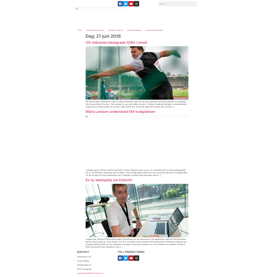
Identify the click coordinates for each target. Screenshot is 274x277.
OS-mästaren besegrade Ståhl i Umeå (116, 42)
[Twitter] (125, 258)
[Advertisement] (137, 12)
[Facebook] (120, 258)
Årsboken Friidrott (115, 30)
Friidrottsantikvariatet (154, 30)
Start (80, 30)
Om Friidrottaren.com (95, 30)
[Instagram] (136, 258)
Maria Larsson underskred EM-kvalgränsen (120, 111)
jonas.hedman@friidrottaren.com (90, 273)
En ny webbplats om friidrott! (109, 180)
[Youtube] (131, 258)
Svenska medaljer (134, 30)
